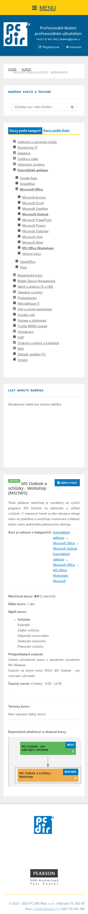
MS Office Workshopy (38, 248)
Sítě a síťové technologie (35, 309)
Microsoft (59, 581)
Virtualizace (26, 332)
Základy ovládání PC (32, 354)
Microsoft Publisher (35, 231)
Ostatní (23, 360)
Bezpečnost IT (28, 147)
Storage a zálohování (32, 320)
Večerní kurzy (31, 254)
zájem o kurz (68, 482)
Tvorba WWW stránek (32, 326)
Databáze (24, 153)
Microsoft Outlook (35, 214)
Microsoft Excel (33, 203)
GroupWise (27, 184)
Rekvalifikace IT (29, 303)
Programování (27, 298)
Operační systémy (30, 292)
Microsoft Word (32, 242)
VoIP (21, 337)
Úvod (12, 69)
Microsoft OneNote (35, 208)
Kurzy (26, 69)
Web (21, 348)
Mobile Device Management (36, 281)
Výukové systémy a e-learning (38, 343)
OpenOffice (27, 262)
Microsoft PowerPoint (36, 220)
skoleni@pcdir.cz (70, 39)
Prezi (23, 267)
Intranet (75, 47)
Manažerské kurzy (30, 275)
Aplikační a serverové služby (37, 142)
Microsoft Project (34, 225)
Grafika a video (28, 159)
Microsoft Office (31, 189)
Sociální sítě (26, 315)
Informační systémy (31, 164)
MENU (47, 8)
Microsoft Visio (32, 237)
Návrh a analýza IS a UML (36, 286)
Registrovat (50, 47)
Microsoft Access (34, 197)
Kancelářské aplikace (33, 170)
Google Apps (28, 178)
